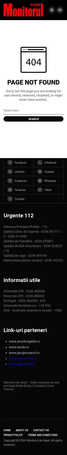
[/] (51, 10)
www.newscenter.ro (23, 358)
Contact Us (41, 430)
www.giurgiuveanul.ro (24, 353)
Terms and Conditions (43, 435)
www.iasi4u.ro (19, 347)
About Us (22, 430)
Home (7, 430)
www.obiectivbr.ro (21, 364)
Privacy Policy (13, 435)
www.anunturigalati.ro (24, 341)
